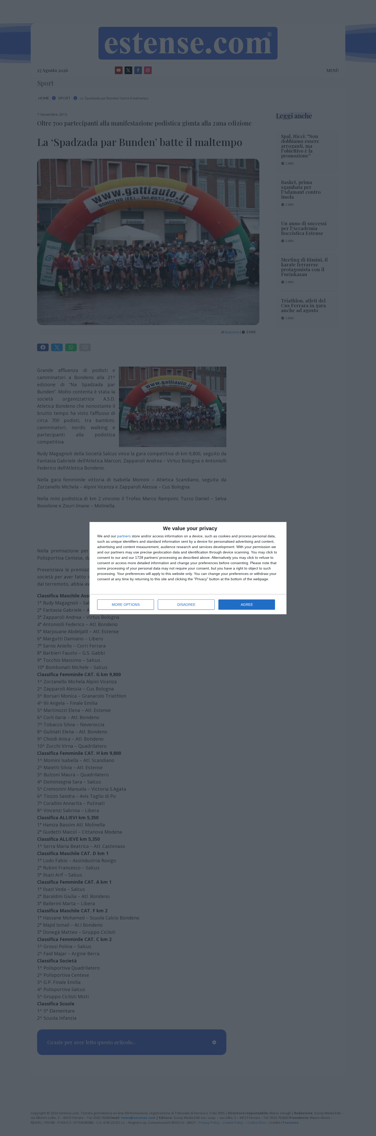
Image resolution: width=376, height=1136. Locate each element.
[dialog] (188, 568)
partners (124, 536)
